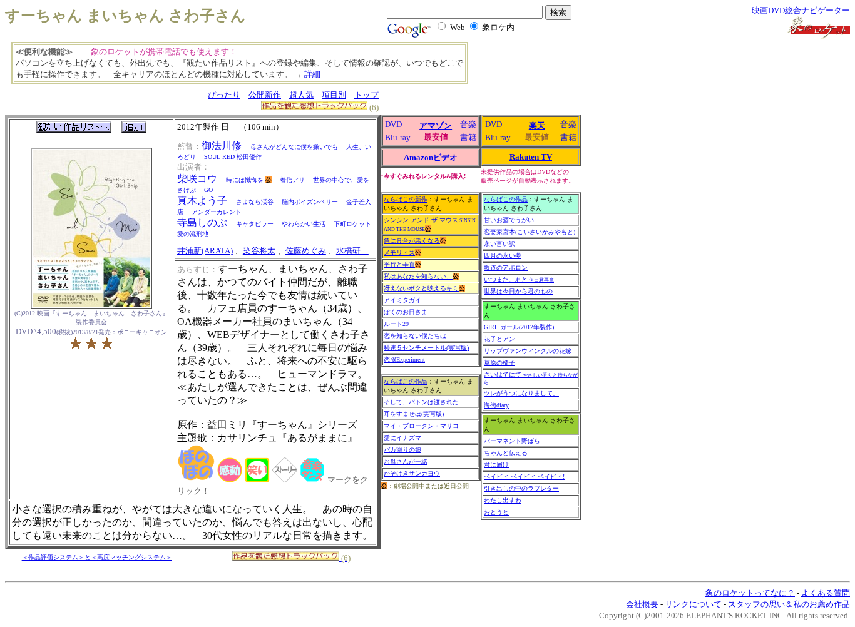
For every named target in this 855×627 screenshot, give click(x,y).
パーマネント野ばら (512, 440)
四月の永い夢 (502, 255)
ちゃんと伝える (506, 452)
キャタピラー (255, 223)
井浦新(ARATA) (205, 250)
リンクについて (693, 604)
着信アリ (292, 179)
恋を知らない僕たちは (415, 335)
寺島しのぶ (202, 222)
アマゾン (435, 125)
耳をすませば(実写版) (414, 413)
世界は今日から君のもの (518, 291)
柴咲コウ (197, 178)
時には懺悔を (245, 179)
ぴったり (224, 94)
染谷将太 (259, 250)
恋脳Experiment (404, 359)
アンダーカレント (217, 211)
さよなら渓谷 (255, 201)
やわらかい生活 (303, 223)
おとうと (496, 512)
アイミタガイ (402, 300)
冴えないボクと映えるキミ (421, 288)
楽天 (537, 125)
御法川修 (222, 145)
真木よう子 (202, 200)
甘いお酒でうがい (509, 220)
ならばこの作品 (405, 381)
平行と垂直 (399, 264)
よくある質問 (825, 593)
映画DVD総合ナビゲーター (801, 10)
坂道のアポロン (506, 267)
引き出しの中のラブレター (521, 488)
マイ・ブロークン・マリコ (421, 425)
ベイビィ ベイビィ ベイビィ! (524, 476)
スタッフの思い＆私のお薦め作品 (789, 604)
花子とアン (499, 338)
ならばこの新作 (405, 199)
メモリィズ (399, 252)
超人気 (301, 94)
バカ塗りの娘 (402, 449)
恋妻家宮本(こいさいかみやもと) (529, 231)
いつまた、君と (519, 279)
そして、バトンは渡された (421, 402)
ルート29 (396, 323)
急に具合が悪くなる (412, 240)
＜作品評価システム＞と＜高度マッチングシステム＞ (97, 557)
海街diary (496, 405)
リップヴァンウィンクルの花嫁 (527, 350)
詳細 (312, 74)
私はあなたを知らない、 (418, 276)
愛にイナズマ (402, 437)
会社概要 (642, 604)
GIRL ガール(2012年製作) (519, 327)
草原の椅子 (499, 362)
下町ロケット (352, 223)
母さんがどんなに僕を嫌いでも (294, 146)
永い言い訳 (499, 243)
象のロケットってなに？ (750, 593)
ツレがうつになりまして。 (521, 393)
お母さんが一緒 (405, 461)
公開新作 (264, 94)
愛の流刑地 (192, 233)
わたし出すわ (502, 500)
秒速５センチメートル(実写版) (426, 347)
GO (208, 189)
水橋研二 (352, 250)
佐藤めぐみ (305, 250)
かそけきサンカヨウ (412, 473)
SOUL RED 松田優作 (233, 156)
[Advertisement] (547, 69)
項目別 (334, 94)
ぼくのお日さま (405, 311)
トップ (366, 94)
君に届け (496, 464)
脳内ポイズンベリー (311, 201)
